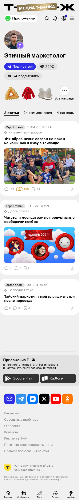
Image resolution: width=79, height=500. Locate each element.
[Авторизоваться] (63, 18)
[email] (9, 399)
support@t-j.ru (30, 470)
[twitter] (44, 399)
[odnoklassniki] (67, 399)
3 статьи (11, 113)
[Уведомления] (55, 18)
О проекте (12, 426)
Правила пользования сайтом (26, 451)
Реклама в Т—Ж (15, 438)
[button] (20, 45)
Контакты (11, 432)
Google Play (22, 378)
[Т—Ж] (39, 7)
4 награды (66, 113)
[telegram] (21, 399)
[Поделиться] (73, 189)
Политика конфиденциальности (28, 444)
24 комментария (38, 113)
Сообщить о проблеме (21, 419)
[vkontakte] (32, 399)
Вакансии (11, 413)
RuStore (56, 378)
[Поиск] (47, 18)
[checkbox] (72, 18)
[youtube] (56, 399)
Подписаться (23, 66)
